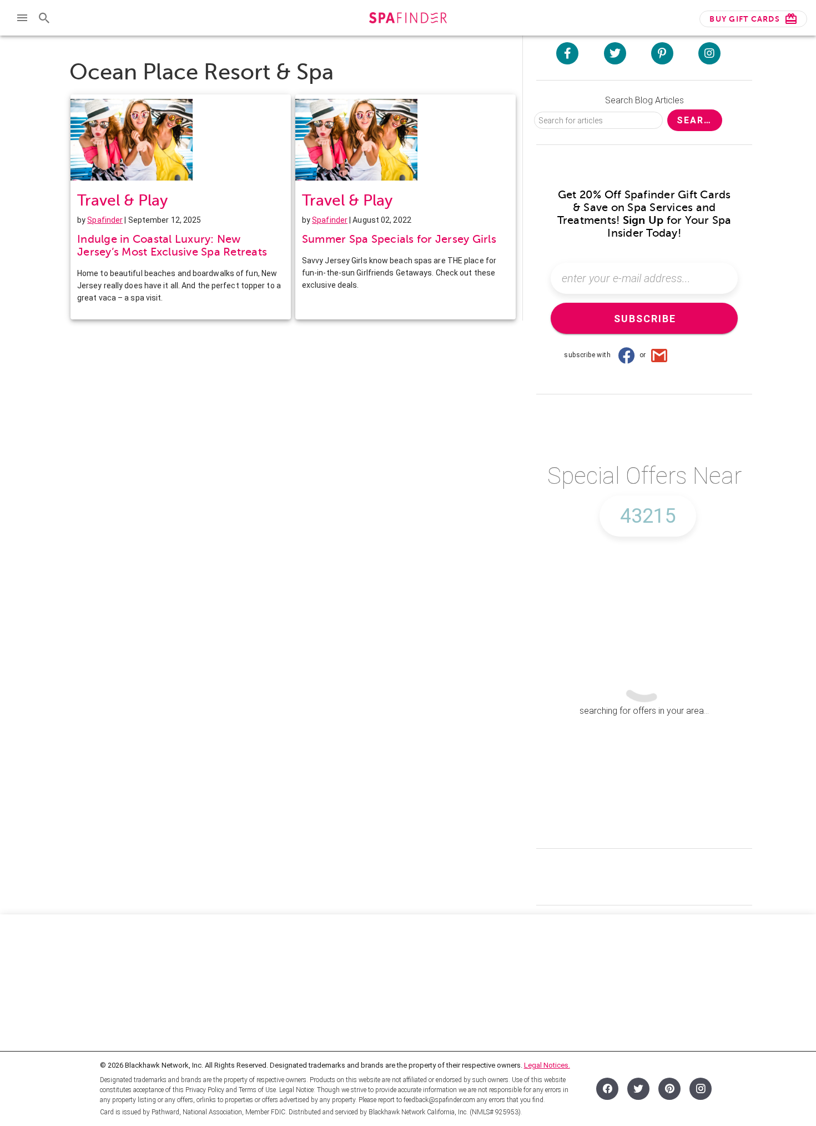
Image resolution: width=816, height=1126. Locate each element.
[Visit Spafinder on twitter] (615, 53)
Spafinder (105, 220)
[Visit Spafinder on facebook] (567, 53)
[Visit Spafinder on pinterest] (662, 53)
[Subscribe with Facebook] (626, 355)
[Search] (44, 17)
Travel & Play (122, 200)
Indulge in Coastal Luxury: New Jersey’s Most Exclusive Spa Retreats (172, 245)
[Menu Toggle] (22, 17)
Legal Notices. (547, 1065)
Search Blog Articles (644, 100)
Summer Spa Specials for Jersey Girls (399, 239)
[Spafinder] (407, 19)
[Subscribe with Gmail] (659, 355)
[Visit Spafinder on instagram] (709, 53)
